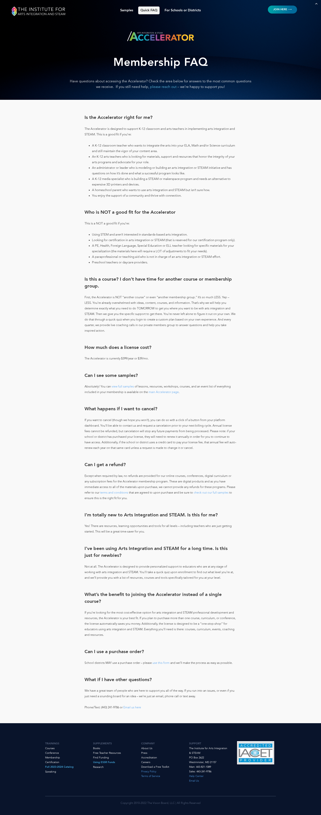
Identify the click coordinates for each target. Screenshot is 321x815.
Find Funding (101, 757)
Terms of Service (150, 776)
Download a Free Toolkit (155, 766)
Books (96, 748)
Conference (52, 752)
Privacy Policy (148, 771)
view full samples (123, 386)
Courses (50, 748)
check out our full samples (211, 492)
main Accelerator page (164, 392)
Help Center (196, 776)
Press (144, 752)
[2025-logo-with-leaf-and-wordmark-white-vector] (38, 7)
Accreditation (149, 757)
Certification (52, 762)
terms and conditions (114, 492)
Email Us (194, 780)
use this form (161, 663)
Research (98, 766)
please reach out (163, 87)
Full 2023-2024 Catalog (59, 767)
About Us (146, 748)
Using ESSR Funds (104, 762)
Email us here (132, 707)
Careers (145, 762)
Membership (52, 757)
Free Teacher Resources (107, 752)
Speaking (50, 771)
